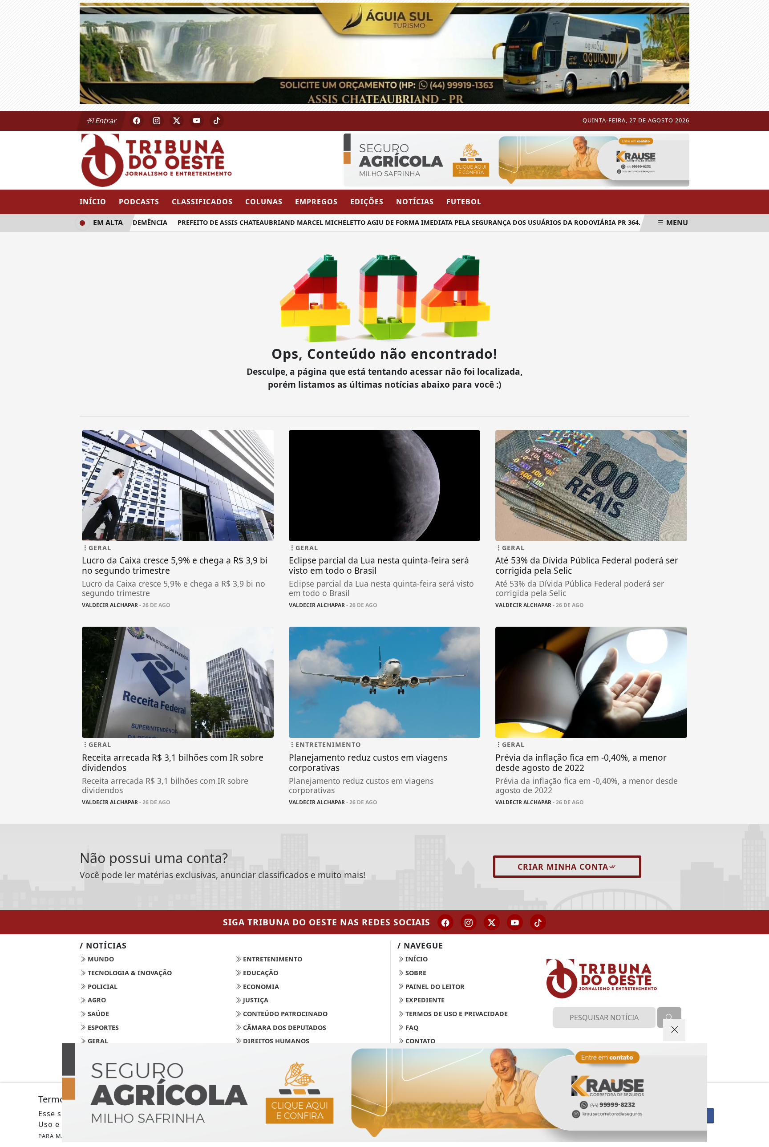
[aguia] (384, 52)
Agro (96, 1000)
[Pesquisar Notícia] (669, 1017)
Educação (259, 973)
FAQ (411, 1027)
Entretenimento (271, 959)
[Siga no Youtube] (197, 120)
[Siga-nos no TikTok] (538, 922)
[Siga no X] (177, 120)
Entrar (105, 121)
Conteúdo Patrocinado (284, 1013)
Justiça (254, 1000)
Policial (101, 986)
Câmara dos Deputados (283, 1027)
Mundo (100, 959)
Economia (260, 986)
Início (93, 202)
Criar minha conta (563, 866)
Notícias (415, 202)
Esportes (102, 1027)
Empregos (316, 202)
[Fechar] (674, 1030)
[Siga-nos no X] (492, 922)
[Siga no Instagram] (157, 120)
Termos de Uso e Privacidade (456, 1013)
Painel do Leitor (434, 986)
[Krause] (516, 159)
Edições (367, 202)
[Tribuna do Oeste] (178, 159)
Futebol (464, 202)
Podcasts (139, 202)
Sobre (415, 973)
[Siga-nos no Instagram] (469, 922)
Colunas (264, 202)
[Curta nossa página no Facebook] (445, 922)
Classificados (202, 202)
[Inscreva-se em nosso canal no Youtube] (515, 922)
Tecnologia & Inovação (129, 973)
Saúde (97, 1013)
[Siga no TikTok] (217, 120)
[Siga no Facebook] (137, 120)
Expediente (424, 1000)
